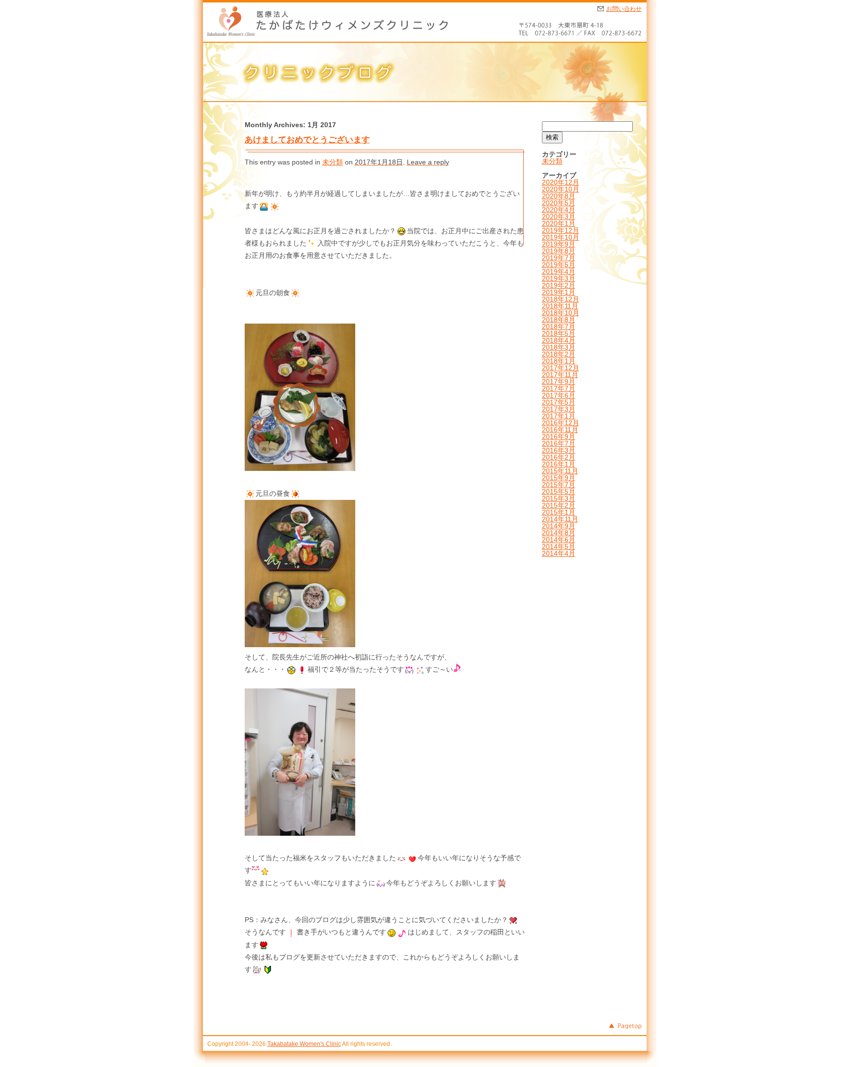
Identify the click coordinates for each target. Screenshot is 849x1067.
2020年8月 (558, 196)
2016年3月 (558, 450)
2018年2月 (558, 354)
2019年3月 (558, 278)
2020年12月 (560, 182)
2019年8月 (558, 251)
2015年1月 (558, 512)
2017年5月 (558, 402)
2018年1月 (558, 361)
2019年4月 (558, 271)
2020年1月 (558, 223)
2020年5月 (558, 203)
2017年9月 (558, 381)
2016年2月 (558, 457)
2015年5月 (558, 491)
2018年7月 (558, 326)
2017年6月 (558, 395)
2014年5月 (558, 546)
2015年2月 (558, 505)
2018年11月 (560, 306)
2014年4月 (558, 553)
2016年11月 (560, 430)
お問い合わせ (624, 8)
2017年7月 (558, 388)
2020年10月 (560, 189)
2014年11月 (560, 519)
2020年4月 (558, 210)
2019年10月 (560, 237)
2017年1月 (558, 416)
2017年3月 (558, 409)
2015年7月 (558, 485)
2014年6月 (558, 540)
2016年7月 (558, 443)
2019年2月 (558, 285)
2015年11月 (560, 471)
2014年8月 (558, 533)
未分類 (332, 162)
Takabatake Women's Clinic (304, 1043)
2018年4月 (558, 340)
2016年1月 (558, 464)
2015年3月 (558, 498)
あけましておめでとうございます (307, 139)
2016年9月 (558, 436)
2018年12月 (560, 299)
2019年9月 (558, 244)
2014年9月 (558, 526)
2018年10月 (560, 313)
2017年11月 (560, 375)
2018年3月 (558, 347)
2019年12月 (560, 230)
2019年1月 (558, 292)
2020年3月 (558, 216)
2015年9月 (558, 478)
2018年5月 (558, 333)
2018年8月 (558, 320)
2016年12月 (560, 423)
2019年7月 (558, 258)
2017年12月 (560, 368)
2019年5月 (558, 265)
